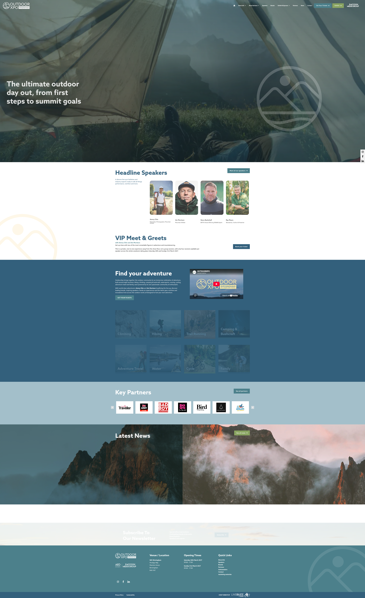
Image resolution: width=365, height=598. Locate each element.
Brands (273, 5)
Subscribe (220, 533)
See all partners (242, 391)
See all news (240, 433)
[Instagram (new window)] (118, 582)
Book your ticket (241, 246)
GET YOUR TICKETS (125, 298)
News (302, 5)
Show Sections (253, 5)
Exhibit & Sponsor (283, 5)
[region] (182, 81)
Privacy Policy (119, 595)
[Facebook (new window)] (123, 582)
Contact (309, 5)
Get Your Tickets (321, 5)
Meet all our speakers (237, 171)
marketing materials (225, 574)
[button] (112, 407)
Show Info (241, 5)
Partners (295, 5)
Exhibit (337, 5)
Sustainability (131, 595)
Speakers (264, 5)
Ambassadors (222, 569)
